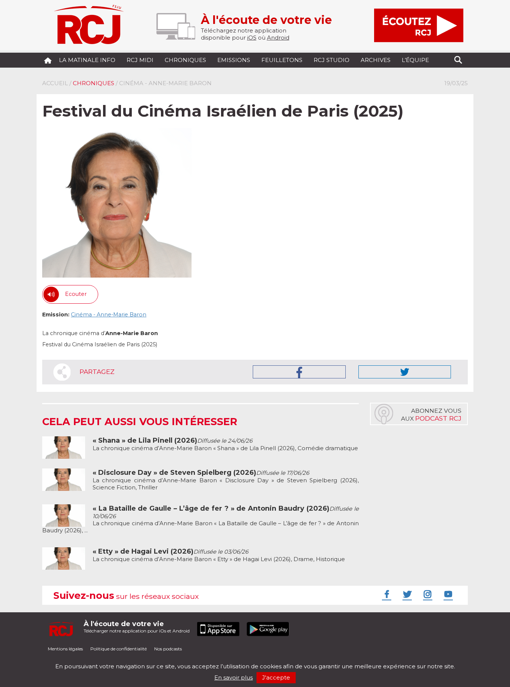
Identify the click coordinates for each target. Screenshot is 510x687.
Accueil (55, 83)
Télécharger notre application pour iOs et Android (137, 627)
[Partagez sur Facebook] (299, 371)
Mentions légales (65, 649)
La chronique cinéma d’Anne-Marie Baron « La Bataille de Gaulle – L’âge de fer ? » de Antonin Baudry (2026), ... (200, 519)
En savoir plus (233, 677)
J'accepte (276, 677)
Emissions (233, 60)
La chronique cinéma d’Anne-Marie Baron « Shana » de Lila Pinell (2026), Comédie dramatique (225, 444)
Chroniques (185, 60)
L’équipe (415, 60)
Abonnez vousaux (431, 414)
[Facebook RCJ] (385, 593)
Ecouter (76, 294)
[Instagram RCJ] (426, 593)
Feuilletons (281, 60)
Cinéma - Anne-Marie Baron (108, 314)
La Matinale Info (87, 60)
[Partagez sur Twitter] (404, 371)
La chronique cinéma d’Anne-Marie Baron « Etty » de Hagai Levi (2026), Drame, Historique (219, 555)
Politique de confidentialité (118, 649)
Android (278, 37)
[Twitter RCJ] (406, 593)
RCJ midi (140, 60)
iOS (251, 37)
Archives (376, 60)
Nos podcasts (168, 649)
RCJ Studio (331, 60)
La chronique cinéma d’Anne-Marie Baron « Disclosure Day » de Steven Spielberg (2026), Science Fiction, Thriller (226, 480)
